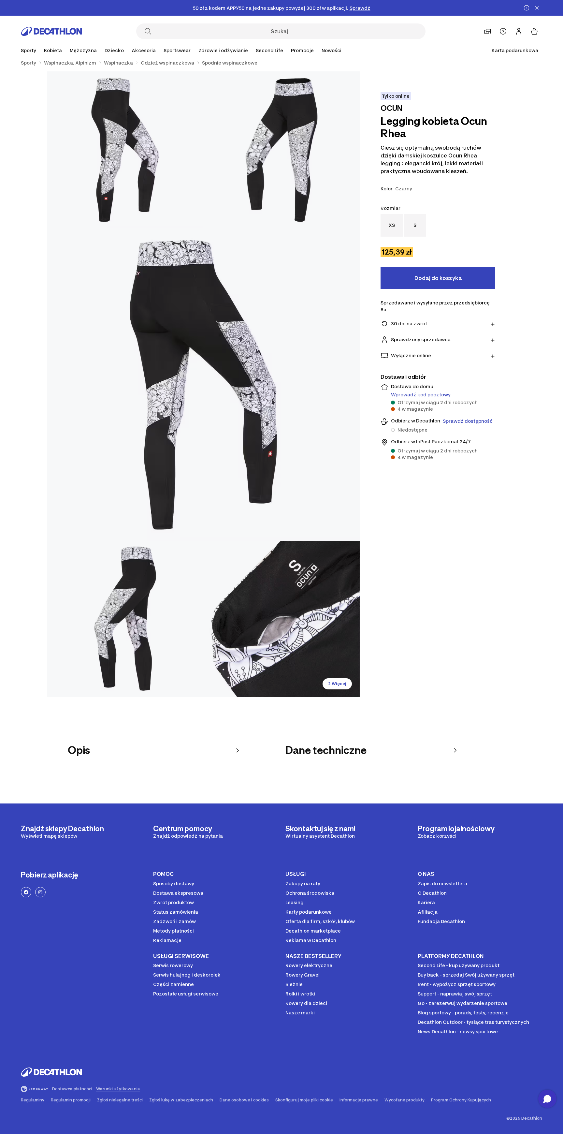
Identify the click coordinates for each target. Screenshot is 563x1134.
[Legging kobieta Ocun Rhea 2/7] (125, 149)
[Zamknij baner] (537, 8)
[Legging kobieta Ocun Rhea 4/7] (125, 619)
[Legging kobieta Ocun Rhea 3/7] (203, 384)
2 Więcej (337, 683)
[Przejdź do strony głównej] (51, 31)
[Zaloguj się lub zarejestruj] (519, 31)
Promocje (302, 50)
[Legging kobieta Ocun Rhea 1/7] (281, 149)
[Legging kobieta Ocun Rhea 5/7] (281, 619)
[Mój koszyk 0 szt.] (534, 31)
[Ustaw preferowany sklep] (487, 31)
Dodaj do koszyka (438, 278)
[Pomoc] (503, 31)
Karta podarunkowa (515, 50)
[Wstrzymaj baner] (526, 8)
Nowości (331, 50)
